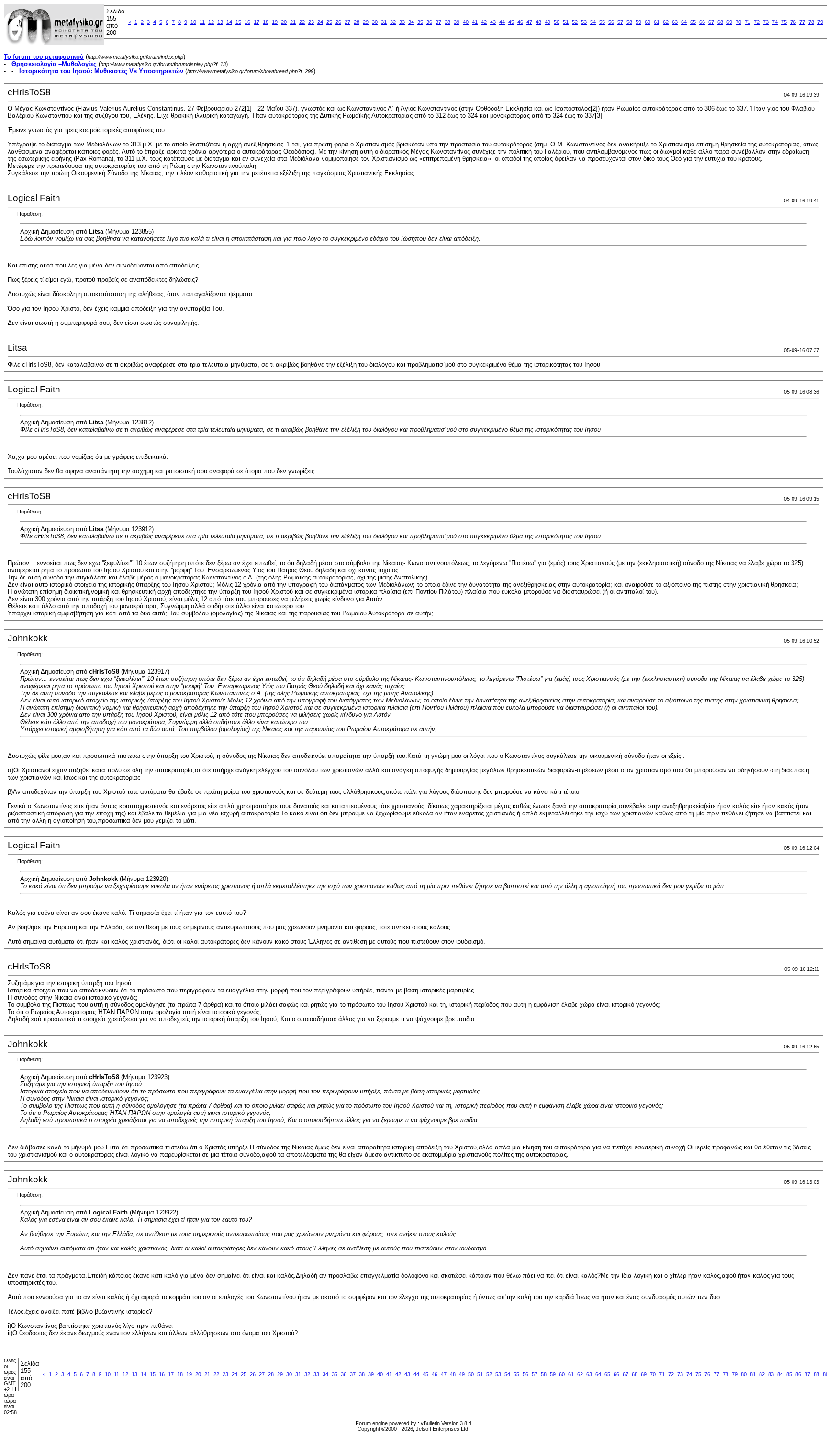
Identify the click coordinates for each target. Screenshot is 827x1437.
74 (775, 22)
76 (793, 22)
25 (329, 22)
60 (647, 22)
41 (475, 22)
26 (338, 22)
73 (766, 22)
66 (702, 22)
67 (711, 22)
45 (511, 22)
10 (193, 22)
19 (275, 22)
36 (429, 22)
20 (284, 22)
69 (729, 22)
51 (566, 22)
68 (720, 22)
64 (684, 22)
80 (744, 1374)
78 (811, 22)
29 (366, 22)
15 (238, 22)
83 (771, 1374)
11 (202, 22)
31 (384, 22)
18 (265, 22)
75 (784, 22)
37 (438, 22)
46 (520, 22)
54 (593, 22)
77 (802, 22)
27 (347, 22)
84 (780, 1374)
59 (638, 22)
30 (375, 22)
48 (538, 22)
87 (807, 1374)
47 (529, 22)
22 (302, 22)
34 (411, 22)
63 (675, 22)
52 (575, 22)
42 (484, 22)
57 (620, 22)
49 (547, 22)
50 (556, 22)
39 (456, 22)
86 (798, 1374)
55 (602, 22)
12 (211, 22)
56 (611, 22)
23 (311, 22)
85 (789, 1374)
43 (493, 22)
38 (447, 22)
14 (229, 22)
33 (402, 22)
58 (629, 22)
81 (753, 1374)
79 (820, 22)
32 (393, 22)
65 (693, 22)
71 (747, 22)
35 (420, 22)
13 (220, 22)
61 (656, 22)
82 (762, 1374)
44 (502, 22)
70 (738, 22)
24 (320, 22)
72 (757, 22)
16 (247, 22)
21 (293, 22)
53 (584, 22)
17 (256, 22)
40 (466, 22)
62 (666, 22)
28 (356, 22)
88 (816, 1374)
